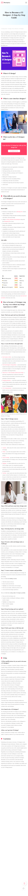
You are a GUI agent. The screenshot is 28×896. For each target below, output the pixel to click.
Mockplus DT (20, 211)
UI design (9, 28)
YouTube (4, 473)
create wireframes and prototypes (13, 219)
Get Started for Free (14, 151)
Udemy (3, 451)
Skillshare (4, 463)
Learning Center (4, 28)
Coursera (4, 447)
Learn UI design (5, 457)
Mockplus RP (7, 221)
